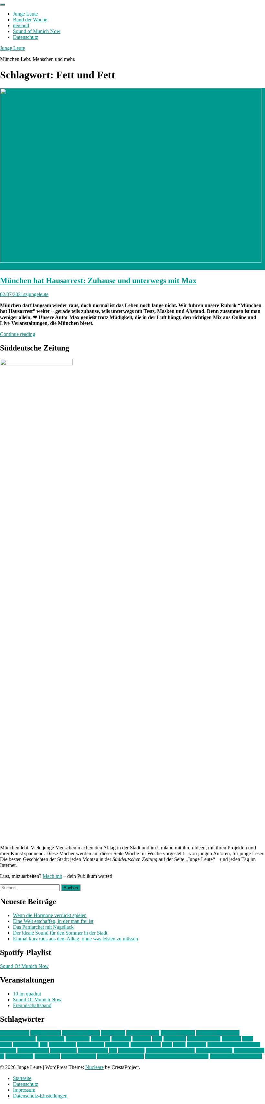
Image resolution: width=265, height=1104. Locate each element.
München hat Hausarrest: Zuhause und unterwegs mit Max (98, 280)
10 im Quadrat (14, 1033)
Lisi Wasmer (25, 1044)
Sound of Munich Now (36, 31)
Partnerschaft (63, 1050)
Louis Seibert (90, 1044)
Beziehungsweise (18, 1038)
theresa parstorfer (78, 1056)
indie (157, 1038)
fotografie (121, 1038)
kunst (247, 1038)
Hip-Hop (141, 1038)
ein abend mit (50, 1038)
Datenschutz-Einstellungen (40, 1095)
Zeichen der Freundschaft (236, 1056)
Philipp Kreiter (93, 1050)
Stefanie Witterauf (214, 1050)
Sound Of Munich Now (24, 966)
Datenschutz (25, 37)
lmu (44, 1044)
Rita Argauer (131, 1050)
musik (179, 1044)
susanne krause (249, 1050)
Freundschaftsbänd (32, 1005)
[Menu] (2, 5)
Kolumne (231, 1038)
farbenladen (78, 1038)
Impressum (24, 1090)
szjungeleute (35, 294)
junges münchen (203, 1038)
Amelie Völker (45, 1033)
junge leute (175, 1038)
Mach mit (52, 876)
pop (113, 1050)
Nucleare (94, 1067)
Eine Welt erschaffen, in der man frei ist (53, 921)
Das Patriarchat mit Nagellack (43, 927)
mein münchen (146, 1044)
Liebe (6, 1044)
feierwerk (100, 1038)
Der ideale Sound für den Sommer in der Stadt (60, 933)
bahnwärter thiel (142, 1033)
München (196, 1044)
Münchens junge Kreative (233, 1044)
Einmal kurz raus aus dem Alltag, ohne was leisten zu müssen (75, 938)
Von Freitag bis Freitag (120, 1056)
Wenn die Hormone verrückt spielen (50, 915)
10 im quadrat (27, 993)
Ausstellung (113, 1033)
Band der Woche (30, 19)
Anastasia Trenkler (81, 1033)
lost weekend (62, 1044)
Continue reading (17, 334)
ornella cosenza (33, 1050)
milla (167, 1044)
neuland (21, 25)
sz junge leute (19, 1056)
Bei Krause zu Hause (217, 1033)
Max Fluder (117, 1044)
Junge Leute (25, 14)
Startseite (22, 1078)
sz (2, 1056)
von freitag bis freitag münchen (176, 1056)
